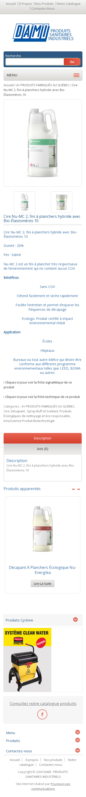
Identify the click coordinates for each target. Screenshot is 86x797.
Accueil (11, 3)
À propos (25, 3)
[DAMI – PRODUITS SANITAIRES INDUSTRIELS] (43, 32)
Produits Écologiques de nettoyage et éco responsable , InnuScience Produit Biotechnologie (38, 416)
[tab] (43, 439)
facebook (42, 714)
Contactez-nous (43, 8)
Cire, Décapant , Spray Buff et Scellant (31, 411)
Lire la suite (42, 583)
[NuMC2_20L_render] (61, 202)
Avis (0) (42, 448)
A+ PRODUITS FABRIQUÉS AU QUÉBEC (42, 85)
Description (42, 438)
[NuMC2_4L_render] (24, 202)
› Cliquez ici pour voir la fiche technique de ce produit (42, 397)
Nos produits (44, 3)
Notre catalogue (69, 3)
